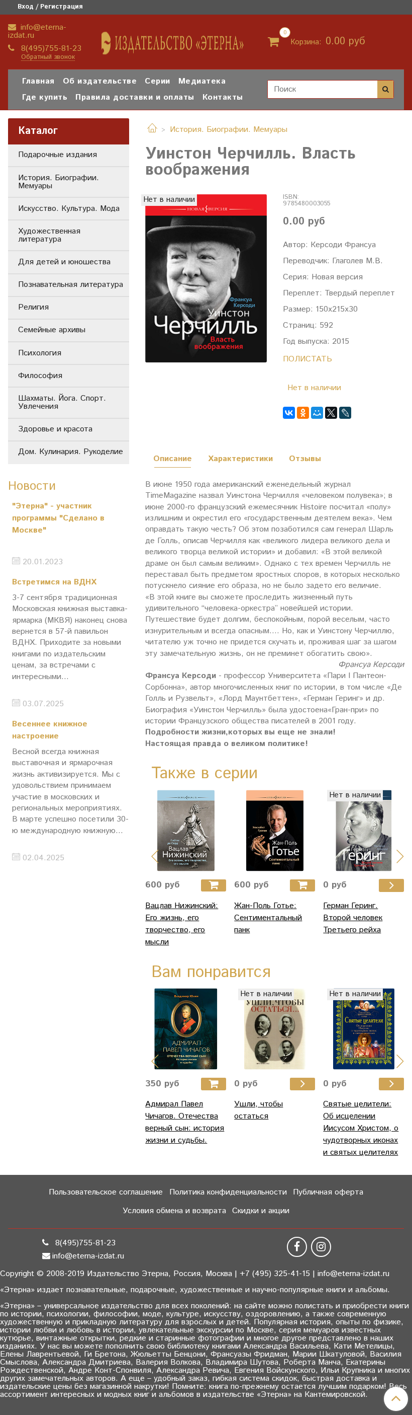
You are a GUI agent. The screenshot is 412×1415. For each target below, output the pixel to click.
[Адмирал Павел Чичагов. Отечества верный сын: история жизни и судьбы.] (185, 1029)
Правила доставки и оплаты (134, 97)
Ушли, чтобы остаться (258, 1110)
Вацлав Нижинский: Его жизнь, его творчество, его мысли (181, 924)
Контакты (222, 97)
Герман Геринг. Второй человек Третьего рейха (352, 918)
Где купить (44, 97)
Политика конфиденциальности (228, 1192)
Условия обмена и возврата (174, 1211)
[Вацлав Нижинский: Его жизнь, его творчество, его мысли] (185, 830)
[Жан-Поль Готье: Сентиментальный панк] (274, 830)
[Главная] (152, 129)
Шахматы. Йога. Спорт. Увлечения (62, 402)
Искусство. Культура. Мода (69, 208)
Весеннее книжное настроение (49, 730)
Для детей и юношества (64, 262)
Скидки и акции (260, 1211)
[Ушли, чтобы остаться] (274, 1029)
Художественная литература (49, 235)
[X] (331, 413)
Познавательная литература (70, 284)
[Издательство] (173, 39)
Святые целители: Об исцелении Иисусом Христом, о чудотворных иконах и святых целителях (360, 1128)
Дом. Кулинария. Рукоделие (70, 452)
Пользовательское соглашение (106, 1192)
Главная (38, 81)
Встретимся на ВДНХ (54, 582)
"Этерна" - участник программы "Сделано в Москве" (58, 518)
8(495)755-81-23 (50, 48)
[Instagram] (321, 1247)
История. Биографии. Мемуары (228, 129)
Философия (40, 376)
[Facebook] (297, 1247)
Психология (39, 353)
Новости (32, 486)
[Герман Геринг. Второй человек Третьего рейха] (363, 830)
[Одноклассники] (303, 413)
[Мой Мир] (317, 413)
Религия (33, 307)
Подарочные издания (57, 155)
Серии (157, 81)
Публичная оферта (328, 1192)
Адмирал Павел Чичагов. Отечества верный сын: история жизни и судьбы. (184, 1122)
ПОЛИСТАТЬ (307, 359)
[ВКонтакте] (289, 413)
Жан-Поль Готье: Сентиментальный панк (268, 918)
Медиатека (202, 81)
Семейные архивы (51, 330)
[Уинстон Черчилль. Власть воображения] (205, 278)
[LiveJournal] (345, 413)
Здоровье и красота (55, 429)
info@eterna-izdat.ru (37, 31)
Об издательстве (100, 81)
